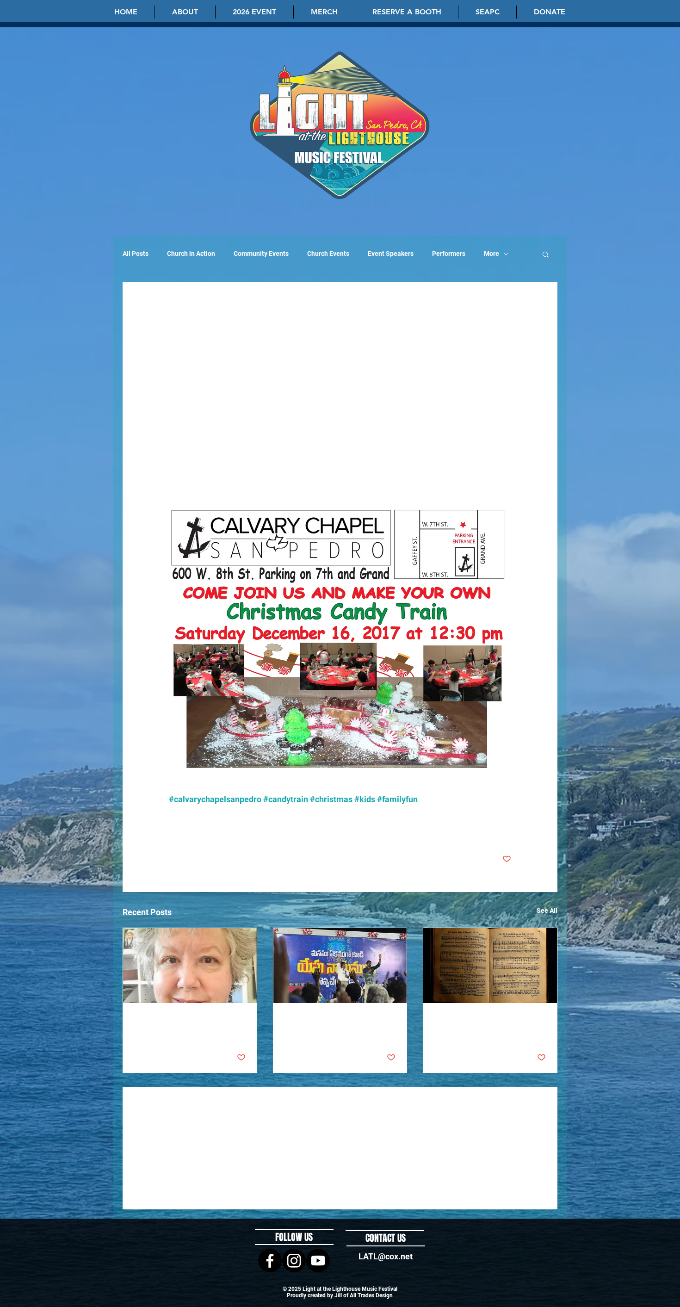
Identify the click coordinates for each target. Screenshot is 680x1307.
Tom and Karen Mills (166, 1020)
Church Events (328, 253)
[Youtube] (318, 1260)
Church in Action (191, 253)
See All (547, 910)
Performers (448, 253)
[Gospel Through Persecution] (340, 965)
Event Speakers (391, 253)
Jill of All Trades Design (363, 1295)
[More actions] (505, 317)
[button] (185, 12)
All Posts (135, 253)
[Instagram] (294, 1260)
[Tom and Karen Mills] (190, 965)
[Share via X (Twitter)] (196, 830)
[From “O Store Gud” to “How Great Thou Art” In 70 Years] (490, 965)
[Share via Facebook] (173, 830)
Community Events (261, 253)
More (491, 253)
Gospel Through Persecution (329, 1020)
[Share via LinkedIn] (218, 830)
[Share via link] (241, 830)
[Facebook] (270, 1260)
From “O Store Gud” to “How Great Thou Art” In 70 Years (489, 1026)
